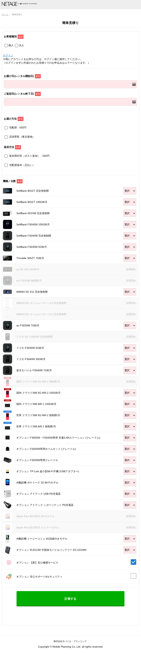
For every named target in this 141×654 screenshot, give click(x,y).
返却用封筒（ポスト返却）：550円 (29, 155)
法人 (21, 45)
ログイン (8, 55)
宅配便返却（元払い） (22, 165)
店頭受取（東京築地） (22, 136)
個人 (11, 45)
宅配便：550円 (17, 127)
